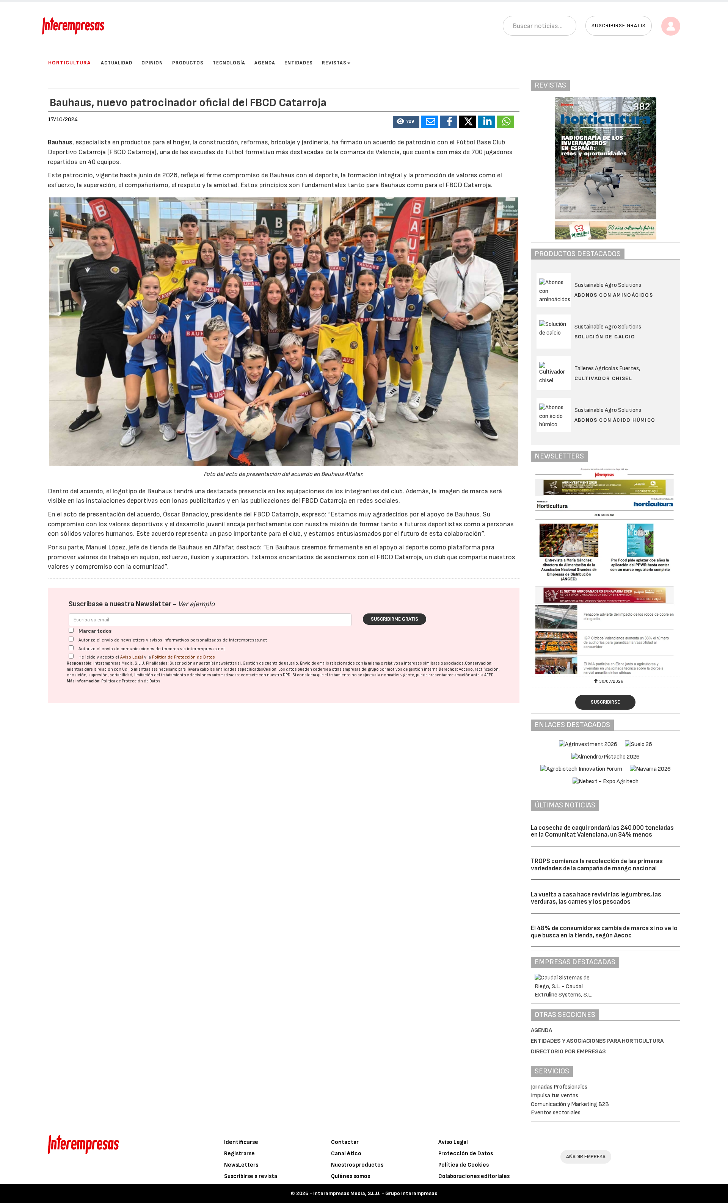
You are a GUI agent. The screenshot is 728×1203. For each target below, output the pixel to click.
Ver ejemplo (196, 604)
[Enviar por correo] (429, 122)
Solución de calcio (604, 336)
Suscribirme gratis (394, 619)
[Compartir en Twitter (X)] (467, 122)
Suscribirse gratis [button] (619, 25)
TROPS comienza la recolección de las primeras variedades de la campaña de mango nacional (597, 864)
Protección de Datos (465, 1153)
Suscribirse (605, 702)
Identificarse (241, 1142)
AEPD (489, 675)
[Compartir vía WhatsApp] (505, 122)
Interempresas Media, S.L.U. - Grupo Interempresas (375, 1193)
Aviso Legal (131, 657)
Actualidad (116, 63)
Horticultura (69, 62)
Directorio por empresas (568, 1051)
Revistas (334, 63)
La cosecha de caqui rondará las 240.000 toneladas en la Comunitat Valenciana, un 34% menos (602, 831)
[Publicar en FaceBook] (448, 122)
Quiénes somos (350, 1176)
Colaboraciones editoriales (474, 1176)
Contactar (345, 1142)
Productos (188, 63)
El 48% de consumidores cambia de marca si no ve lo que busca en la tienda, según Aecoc (604, 932)
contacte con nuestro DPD (265, 675)
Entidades (298, 63)
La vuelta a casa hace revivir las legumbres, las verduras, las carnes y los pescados (596, 898)
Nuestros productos (357, 1165)
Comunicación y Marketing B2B (570, 1104)
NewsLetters (241, 1165)
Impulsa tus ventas (554, 1095)
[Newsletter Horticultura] (606, 571)
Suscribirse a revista (250, 1176)
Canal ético (346, 1153)
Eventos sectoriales (556, 1112)
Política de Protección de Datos (183, 657)
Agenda (264, 63)
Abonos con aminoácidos (613, 295)
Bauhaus (60, 142)
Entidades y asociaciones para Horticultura (597, 1041)
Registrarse (239, 1153)
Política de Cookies (463, 1165)
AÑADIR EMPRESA (586, 1156)
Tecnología (229, 63)
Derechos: (448, 669)
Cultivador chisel (603, 378)
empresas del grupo (360, 669)
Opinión (152, 63)
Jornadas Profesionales (559, 1086)
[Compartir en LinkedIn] (486, 122)
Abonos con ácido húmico (615, 420)
